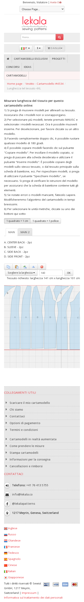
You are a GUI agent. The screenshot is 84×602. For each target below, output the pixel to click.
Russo (11, 534)
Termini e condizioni (23, 430)
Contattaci (17, 416)
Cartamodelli (16, 75)
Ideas (27, 67)
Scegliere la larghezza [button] (20, 272)
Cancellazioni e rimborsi (26, 466)
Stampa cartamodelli (23, 453)
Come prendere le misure (26, 446)
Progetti (58, 59)
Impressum (29, 593)
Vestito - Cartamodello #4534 (44, 83)
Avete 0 (54, 2)
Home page (14, 83)
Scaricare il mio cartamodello (29, 403)
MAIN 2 (25, 232)
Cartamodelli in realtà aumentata (32, 439)
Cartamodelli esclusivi (31, 59)
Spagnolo (14, 559)
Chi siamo (16, 409)
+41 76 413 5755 (37, 485)
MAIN (11, 232)
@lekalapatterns (23, 503)
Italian (11, 571)
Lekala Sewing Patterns (42, 23)
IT (26, 48)
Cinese (12, 565)
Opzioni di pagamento (24, 423)
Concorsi (13, 67)
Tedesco (13, 553)
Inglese (12, 528)
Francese (13, 546)
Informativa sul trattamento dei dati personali (33, 597)
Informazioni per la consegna (29, 459)
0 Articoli (55, 48)
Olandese (14, 540)
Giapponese (15, 577)
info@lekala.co (22, 494)
